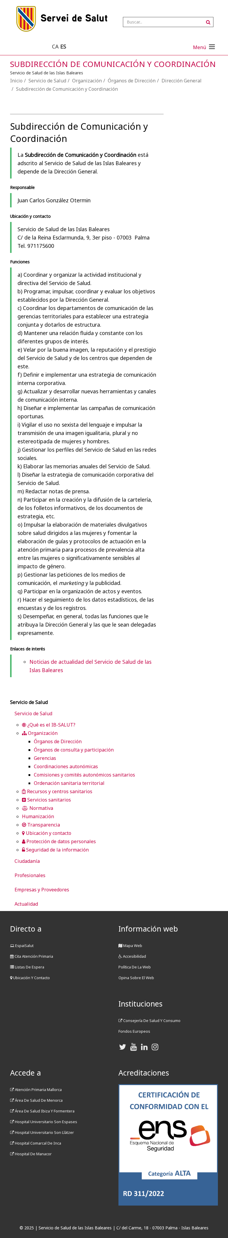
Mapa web (132, 945)
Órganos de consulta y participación (74, 749)
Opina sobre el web (136, 977)
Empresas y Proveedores (42, 889)
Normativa (40, 808)
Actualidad (26, 904)
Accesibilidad (134, 956)
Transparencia (43, 824)
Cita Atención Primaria (33, 956)
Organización (87, 80)
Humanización (38, 816)
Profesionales (30, 875)
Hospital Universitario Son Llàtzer (44, 1132)
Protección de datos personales (60, 841)
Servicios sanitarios (48, 799)
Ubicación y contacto (48, 833)
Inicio (16, 80)
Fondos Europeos (134, 1031)
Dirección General (182, 80)
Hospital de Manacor (33, 1153)
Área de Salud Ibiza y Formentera (44, 1111)
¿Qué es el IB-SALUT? (50, 724)
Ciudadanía (27, 861)
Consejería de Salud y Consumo (151, 1020)
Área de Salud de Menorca (38, 1100)
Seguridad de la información (57, 849)
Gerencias (45, 758)
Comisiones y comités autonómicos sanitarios (84, 774)
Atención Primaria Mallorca (38, 1089)
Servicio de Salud (47, 80)
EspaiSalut (24, 945)
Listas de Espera (29, 967)
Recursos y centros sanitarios (59, 791)
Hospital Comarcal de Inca (37, 1143)
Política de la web (134, 967)
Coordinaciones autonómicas (66, 766)
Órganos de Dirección (132, 80)
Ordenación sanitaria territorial (69, 783)
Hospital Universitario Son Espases (45, 1121)
